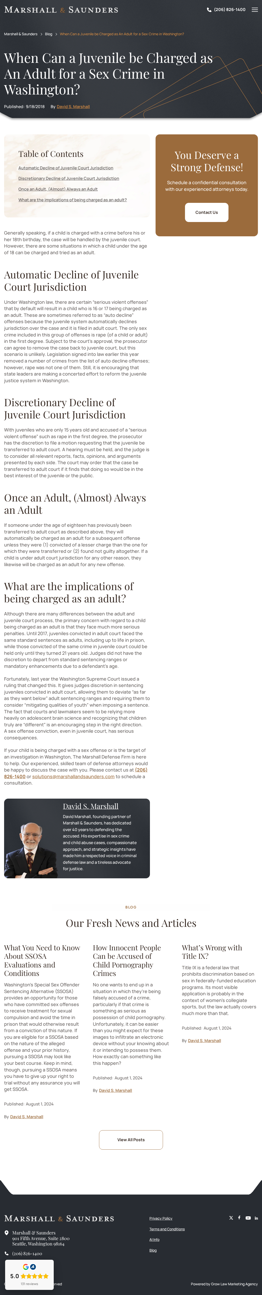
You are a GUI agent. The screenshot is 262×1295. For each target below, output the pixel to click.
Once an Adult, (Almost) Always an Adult (58, 189)
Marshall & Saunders (20, 34)
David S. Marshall (73, 106)
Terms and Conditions (167, 1229)
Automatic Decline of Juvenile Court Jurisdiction (65, 168)
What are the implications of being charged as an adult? (72, 200)
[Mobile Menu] (255, 10)
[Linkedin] (256, 1218)
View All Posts (131, 1139)
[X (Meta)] (231, 1218)
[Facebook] (239, 1218)
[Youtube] (248, 1218)
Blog (48, 34)
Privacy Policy (160, 1218)
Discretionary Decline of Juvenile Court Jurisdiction (68, 178)
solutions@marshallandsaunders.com (73, 776)
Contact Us (206, 212)
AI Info (154, 1239)
